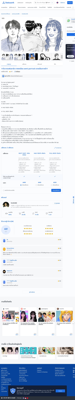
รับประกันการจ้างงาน (23, 375)
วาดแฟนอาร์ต (25, 13)
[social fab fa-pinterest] (14, 398)
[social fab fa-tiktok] (11, 398)
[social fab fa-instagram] (3, 398)
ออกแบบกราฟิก (16, 13)
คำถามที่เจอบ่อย (22, 379)
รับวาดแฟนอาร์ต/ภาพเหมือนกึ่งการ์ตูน (64, 323)
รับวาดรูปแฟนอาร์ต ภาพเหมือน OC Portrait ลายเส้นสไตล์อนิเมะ (28, 323)
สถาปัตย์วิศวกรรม (5, 382)
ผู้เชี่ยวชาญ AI (12, 7)
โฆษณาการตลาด (22, 7)
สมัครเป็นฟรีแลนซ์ (23, 370)
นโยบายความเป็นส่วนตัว (60, 375)
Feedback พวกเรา (59, 370)
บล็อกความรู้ (21, 377)
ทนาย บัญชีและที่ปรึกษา (6, 381)
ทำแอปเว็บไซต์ (42, 7)
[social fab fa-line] (1, 398)
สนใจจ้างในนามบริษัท (9, 190)
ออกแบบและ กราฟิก (32, 7)
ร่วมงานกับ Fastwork (59, 372)
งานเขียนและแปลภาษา (6, 384)
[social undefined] (13, 398)
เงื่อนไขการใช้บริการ (59, 373)
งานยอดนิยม (4, 7)
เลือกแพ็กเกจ (25, 185)
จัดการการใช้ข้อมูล (23, 381)
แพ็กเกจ (24, 64)
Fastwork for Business (42, 372)
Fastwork (39, 370)
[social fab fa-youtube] (8, 398)
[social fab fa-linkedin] (9, 398)
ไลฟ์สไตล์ (50, 7)
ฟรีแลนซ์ (40, 64)
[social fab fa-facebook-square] (4, 398)
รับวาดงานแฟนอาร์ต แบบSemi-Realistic (46, 323)
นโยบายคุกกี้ (26, 393)
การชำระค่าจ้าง (22, 373)
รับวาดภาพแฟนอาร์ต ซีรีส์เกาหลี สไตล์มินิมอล (10, 323)
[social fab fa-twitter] (6, 398)
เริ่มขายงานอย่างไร (23, 372)
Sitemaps (19, 398)
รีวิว (55, 64)
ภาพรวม (9, 64)
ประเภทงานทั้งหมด (5, 13)
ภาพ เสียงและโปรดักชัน (59, 7)
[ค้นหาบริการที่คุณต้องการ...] (35, 2)
